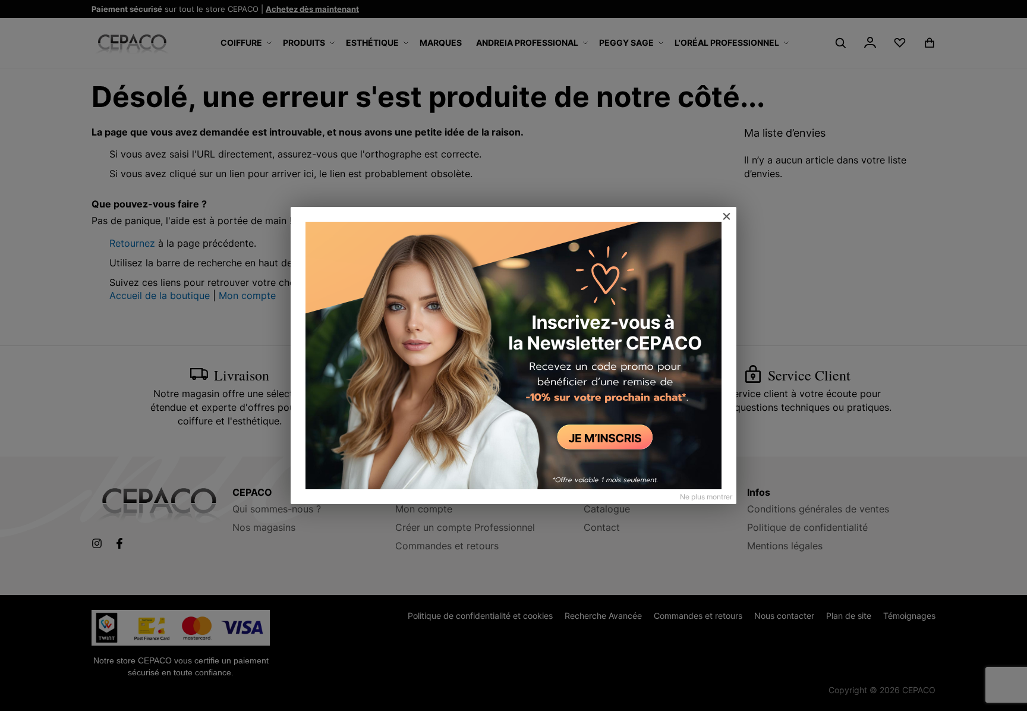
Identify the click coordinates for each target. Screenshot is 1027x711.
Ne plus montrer (706, 496)
